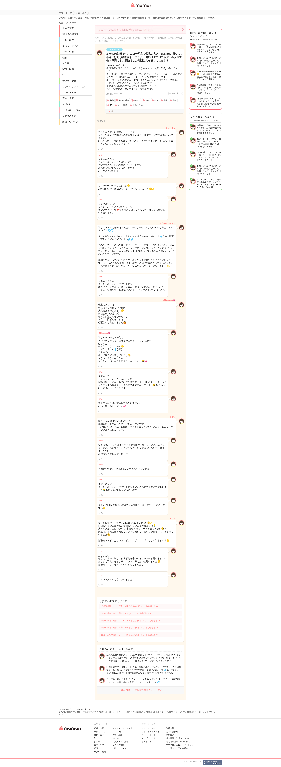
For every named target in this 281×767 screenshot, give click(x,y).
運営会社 (170, 728)
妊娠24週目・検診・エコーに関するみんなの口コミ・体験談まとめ (130, 620)
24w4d (137, 100)
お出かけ (67, 104)
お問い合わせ (172, 731)
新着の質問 (68, 28)
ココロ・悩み (69, 92)
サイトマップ (148, 742)
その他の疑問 (69, 116)
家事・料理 (68, 69)
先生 (165, 100)
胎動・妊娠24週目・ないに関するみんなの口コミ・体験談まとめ (129, 635)
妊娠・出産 (68, 40)
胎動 (112, 100)
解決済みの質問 (70, 34)
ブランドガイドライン (151, 731)
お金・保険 (68, 51)
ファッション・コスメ (73, 86)
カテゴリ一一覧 (148, 738)
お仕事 (65, 63)
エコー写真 (122, 105)
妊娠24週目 (124, 100)
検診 (156, 100)
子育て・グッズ (70, 45)
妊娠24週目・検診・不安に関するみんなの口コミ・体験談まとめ (129, 627)
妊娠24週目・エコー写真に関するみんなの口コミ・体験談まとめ (129, 606)
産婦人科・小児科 (71, 110)
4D (111, 105)
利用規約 (170, 735)
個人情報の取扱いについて (178, 738)
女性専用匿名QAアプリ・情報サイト (141, 7)
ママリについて (148, 728)
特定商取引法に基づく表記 (178, 742)
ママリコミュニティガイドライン (180, 745)
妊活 (64, 75)
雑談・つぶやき (70, 121)
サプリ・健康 (69, 80)
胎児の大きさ (138, 105)
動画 (175, 100)
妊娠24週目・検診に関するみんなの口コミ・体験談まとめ (126, 613)
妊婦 (147, 100)
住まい (65, 57)
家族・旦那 (68, 98)
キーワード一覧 (148, 735)
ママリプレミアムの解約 (177, 748)
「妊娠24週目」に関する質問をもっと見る (140, 690)
